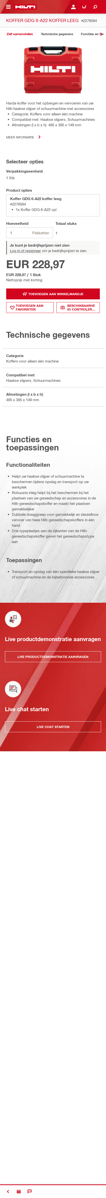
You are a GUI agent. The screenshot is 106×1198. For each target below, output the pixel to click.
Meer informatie (20, 137)
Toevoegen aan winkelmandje (55, 294)
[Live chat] (29, 1191)
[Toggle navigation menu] (8, 6)
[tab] (19, 34)
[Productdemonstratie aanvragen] (18, 1191)
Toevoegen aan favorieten (29, 307)
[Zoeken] (95, 6)
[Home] (25, 7)
